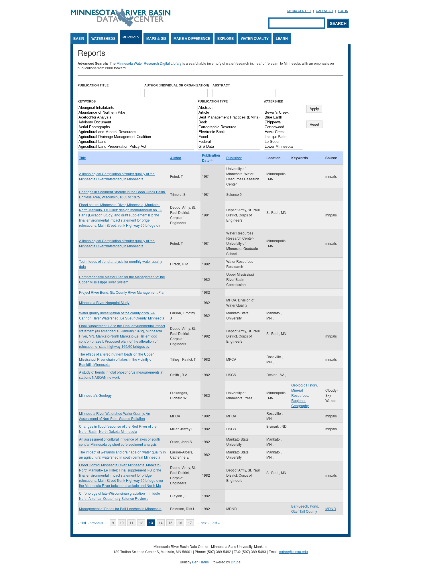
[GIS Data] (229, 146)
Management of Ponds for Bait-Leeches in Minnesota (120, 508)
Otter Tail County (304, 511)
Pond (314, 506)
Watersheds (103, 39)
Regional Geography (300, 403)
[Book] (229, 122)
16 (180, 522)
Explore (225, 39)
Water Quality (255, 39)
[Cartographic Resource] (229, 127)
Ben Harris (200, 561)
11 (131, 522)
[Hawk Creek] (283, 132)
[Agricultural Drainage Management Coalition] (136, 137)
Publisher (234, 157)
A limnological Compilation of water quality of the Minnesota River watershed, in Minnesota (117, 176)
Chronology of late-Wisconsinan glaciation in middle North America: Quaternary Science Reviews (119, 496)
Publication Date (211, 158)
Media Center (299, 11)
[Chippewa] (283, 122)
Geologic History (304, 384)
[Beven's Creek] (283, 112)
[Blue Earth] (283, 117)
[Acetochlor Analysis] (136, 117)
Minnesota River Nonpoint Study (104, 302)
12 (141, 522)
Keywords (87, 101)
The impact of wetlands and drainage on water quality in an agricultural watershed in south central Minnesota (122, 454)
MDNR (330, 508)
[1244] (283, 107)
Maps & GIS (156, 39)
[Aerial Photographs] (136, 127)
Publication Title (93, 85)
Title (82, 157)
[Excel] (229, 137)
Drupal (236, 561)
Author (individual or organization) (176, 85)
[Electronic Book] (229, 132)
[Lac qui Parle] (283, 137)
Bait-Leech (299, 506)
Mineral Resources (299, 393)
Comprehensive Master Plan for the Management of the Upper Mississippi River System (122, 279)
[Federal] (229, 141)
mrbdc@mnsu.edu (293, 551)
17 (190, 522)
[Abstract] (229, 107)
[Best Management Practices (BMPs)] (229, 117)
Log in (343, 11)
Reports (131, 37)
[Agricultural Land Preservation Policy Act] (136, 146)
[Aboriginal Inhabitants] (136, 107)
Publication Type (213, 101)
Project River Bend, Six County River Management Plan (122, 292)
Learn (282, 39)
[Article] (229, 112)
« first (82, 522)
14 (161, 522)
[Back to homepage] (120, 25)
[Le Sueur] (283, 141)
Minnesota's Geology (95, 395)
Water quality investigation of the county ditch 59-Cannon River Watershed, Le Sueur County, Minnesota (121, 315)
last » (216, 522)
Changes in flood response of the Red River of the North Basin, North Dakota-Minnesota (118, 429)
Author (175, 157)
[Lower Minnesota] (283, 146)
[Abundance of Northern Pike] (136, 112)
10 (122, 522)
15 (170, 522)
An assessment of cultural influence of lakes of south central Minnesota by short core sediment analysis (119, 442)
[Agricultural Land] (136, 141)
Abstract (221, 85)
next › (205, 522)
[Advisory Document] (136, 122)
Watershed (273, 101)
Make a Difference (192, 39)
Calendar (324, 11)
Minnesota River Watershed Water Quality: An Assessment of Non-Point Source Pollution (114, 416)
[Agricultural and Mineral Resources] (136, 132)
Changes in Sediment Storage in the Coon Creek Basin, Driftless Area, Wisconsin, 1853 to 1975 (122, 194)
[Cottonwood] (283, 127)
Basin (78, 39)
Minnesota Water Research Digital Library (149, 63)
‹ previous (95, 522)
